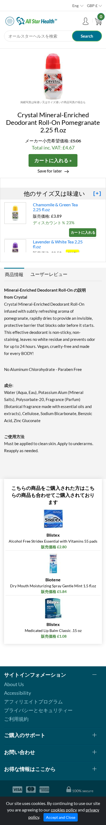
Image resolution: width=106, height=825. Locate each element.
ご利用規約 (16, 719)
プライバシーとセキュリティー (38, 710)
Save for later (50, 170)
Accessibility (17, 693)
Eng (75, 5)
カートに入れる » (53, 160)
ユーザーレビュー (48, 274)
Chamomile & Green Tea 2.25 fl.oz (55, 207)
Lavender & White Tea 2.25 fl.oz (58, 244)
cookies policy (64, 809)
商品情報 (14, 274)
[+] (97, 193)
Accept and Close (60, 817)
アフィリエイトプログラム (33, 702)
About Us (14, 684)
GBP (92, 5)
